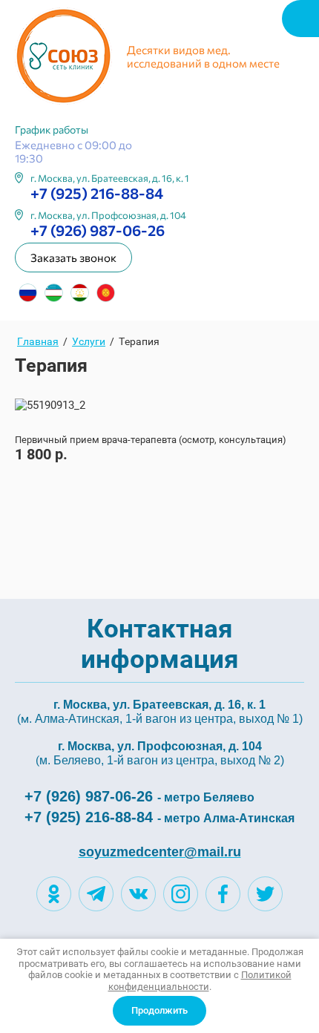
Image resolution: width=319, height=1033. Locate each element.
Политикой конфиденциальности (200, 980)
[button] (73, 257)
